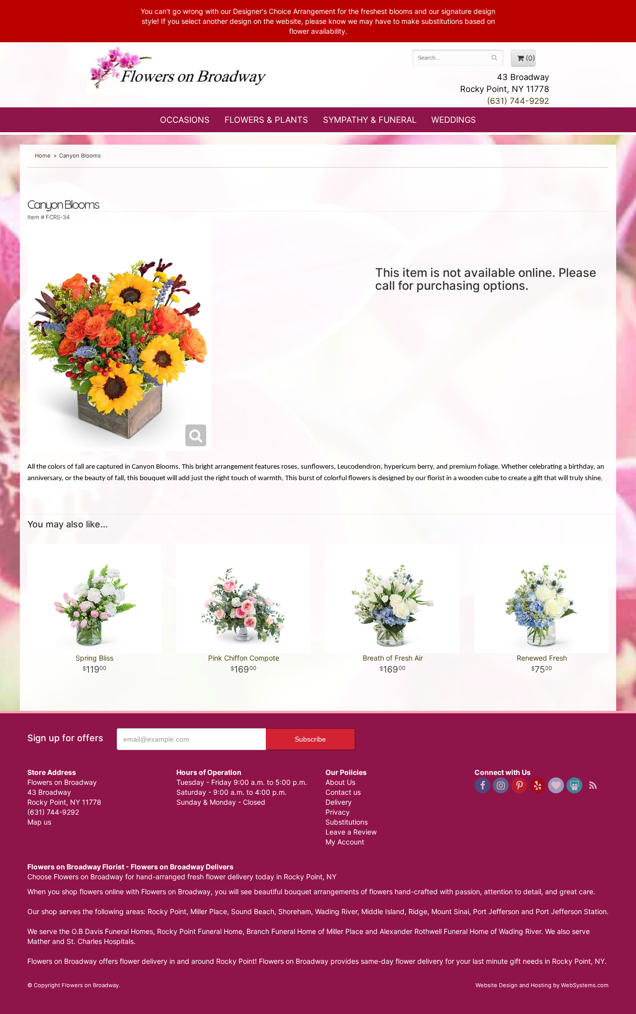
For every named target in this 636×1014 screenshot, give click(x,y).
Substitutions (346, 822)
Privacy (337, 812)
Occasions (185, 120)
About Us (340, 782)
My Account (344, 842)
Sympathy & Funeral (369, 120)
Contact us (343, 792)
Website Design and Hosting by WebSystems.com (542, 985)
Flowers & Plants (266, 120)
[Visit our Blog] (593, 785)
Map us (39, 822)
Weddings (453, 120)
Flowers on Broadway (179, 70)
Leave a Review (351, 832)
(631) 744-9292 (518, 101)
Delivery (338, 802)
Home (43, 155)
